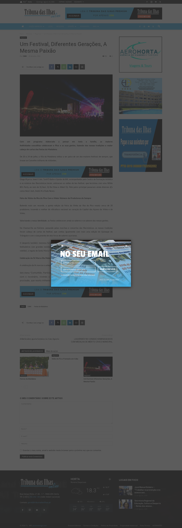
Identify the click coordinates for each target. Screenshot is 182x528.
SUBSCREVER (107, 269)
